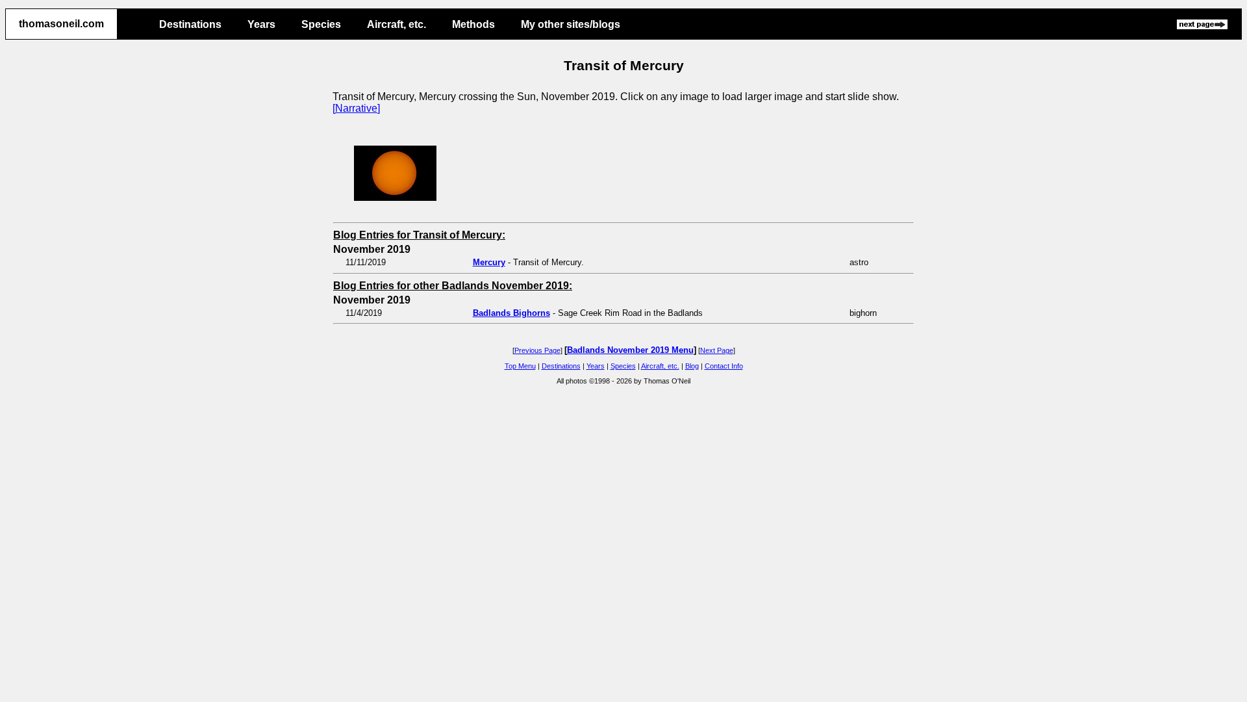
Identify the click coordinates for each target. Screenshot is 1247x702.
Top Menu (520, 366)
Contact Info (724, 366)
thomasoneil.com (61, 23)
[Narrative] (356, 108)
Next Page (716, 350)
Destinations (190, 24)
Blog (692, 366)
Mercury (489, 262)
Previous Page (537, 350)
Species (321, 24)
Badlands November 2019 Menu (630, 350)
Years (261, 24)
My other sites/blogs (570, 24)
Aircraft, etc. (396, 24)
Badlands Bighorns (511, 313)
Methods (473, 24)
